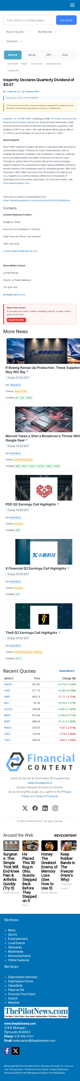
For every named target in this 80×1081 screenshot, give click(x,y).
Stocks (31, 54)
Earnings (18, 524)
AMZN (8, 684)
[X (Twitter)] (25, 808)
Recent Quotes (15, 31)
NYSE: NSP (24, 118)
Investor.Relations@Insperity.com (20, 251)
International (53, 63)
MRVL (49, 466)
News (24, 63)
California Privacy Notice (36, 1069)
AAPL (7, 690)
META (7, 715)
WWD (29, 398)
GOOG (32, 466)
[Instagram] (55, 808)
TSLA (7, 740)
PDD (17, 530)
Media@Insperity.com (14, 294)
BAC (6, 703)
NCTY (18, 658)
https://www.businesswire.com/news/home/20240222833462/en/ (36, 200)
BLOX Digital (59, 1073)
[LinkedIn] (45, 808)
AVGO (24, 466)
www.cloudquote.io (40, 783)
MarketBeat (15, 385)
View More (66, 671)
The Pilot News (27, 1066)
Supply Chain (21, 391)
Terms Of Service (46, 796)
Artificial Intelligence (23, 459)
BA (17, 398)
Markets (12, 54)
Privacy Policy (16, 1069)
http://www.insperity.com (16, 183)
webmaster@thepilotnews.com (34, 1040)
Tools (65, 54)
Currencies (37, 63)
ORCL (7, 734)
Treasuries (13, 70)
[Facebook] (35, 808)
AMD (18, 466)
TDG (22, 398)
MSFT (7, 721)
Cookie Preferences (59, 1069)
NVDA (57, 466)
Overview (12, 63)
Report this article (16, 320)
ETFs (49, 54)
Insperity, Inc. (10, 118)
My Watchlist (45, 31)
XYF (17, 594)
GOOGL (41, 466)
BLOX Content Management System (31, 1073)
